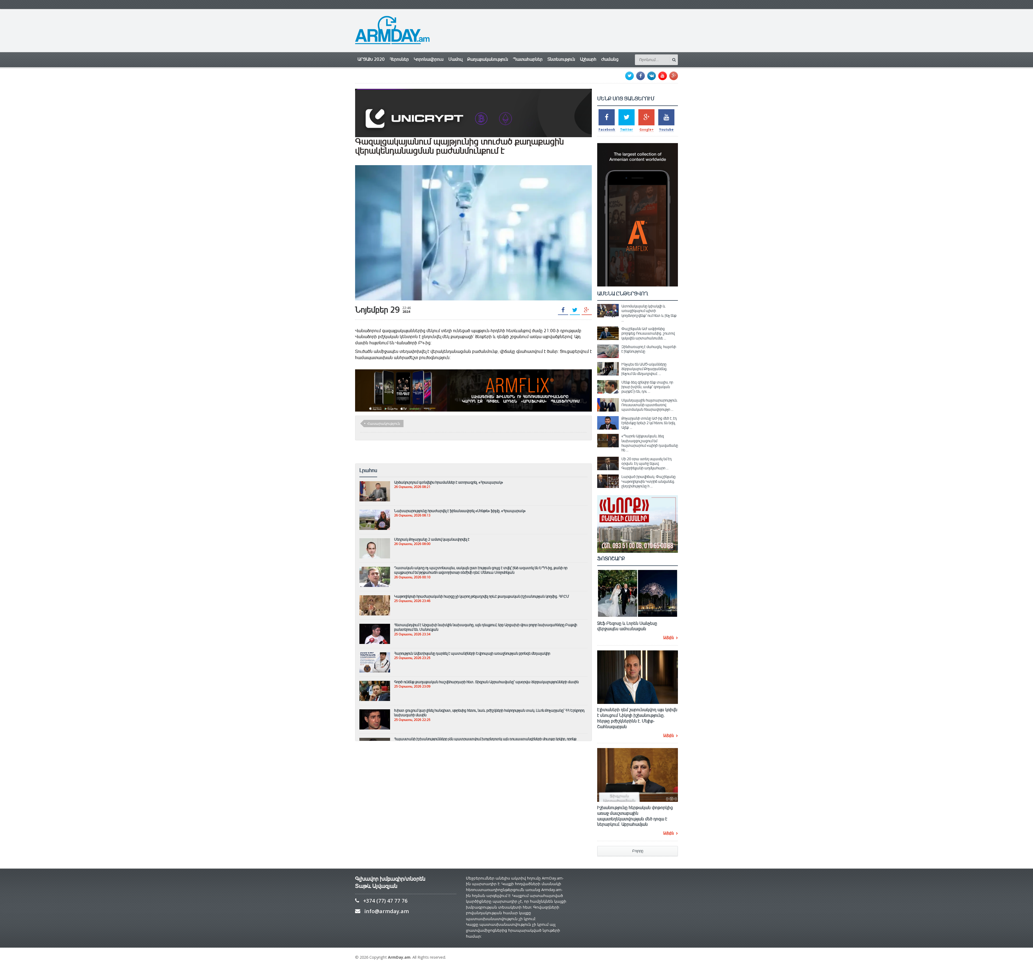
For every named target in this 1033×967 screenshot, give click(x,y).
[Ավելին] (374, 483)
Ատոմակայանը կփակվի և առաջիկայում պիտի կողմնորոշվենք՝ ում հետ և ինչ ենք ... (649, 313)
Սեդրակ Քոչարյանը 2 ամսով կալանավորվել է (431, 539)
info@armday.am (386, 911)
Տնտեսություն (561, 59)
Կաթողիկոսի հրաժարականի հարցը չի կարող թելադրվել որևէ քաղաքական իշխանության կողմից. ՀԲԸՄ (481, 596)
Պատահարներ (528, 59)
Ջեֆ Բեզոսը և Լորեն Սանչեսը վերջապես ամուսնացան (627, 626)
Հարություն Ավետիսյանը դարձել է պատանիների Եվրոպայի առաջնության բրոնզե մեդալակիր (472, 653)
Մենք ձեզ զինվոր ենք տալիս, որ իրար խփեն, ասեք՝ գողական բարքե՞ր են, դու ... (647, 387)
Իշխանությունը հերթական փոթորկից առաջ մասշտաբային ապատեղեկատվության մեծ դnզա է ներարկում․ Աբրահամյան (635, 816)
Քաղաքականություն (487, 59)
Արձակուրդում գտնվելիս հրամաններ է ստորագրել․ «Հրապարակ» (448, 482)
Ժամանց (609, 59)
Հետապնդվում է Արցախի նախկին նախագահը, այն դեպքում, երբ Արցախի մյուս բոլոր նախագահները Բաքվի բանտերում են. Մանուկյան (485, 627)
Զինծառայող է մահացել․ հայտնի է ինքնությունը (648, 349)
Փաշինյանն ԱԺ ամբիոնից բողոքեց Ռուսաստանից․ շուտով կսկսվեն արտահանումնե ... (648, 333)
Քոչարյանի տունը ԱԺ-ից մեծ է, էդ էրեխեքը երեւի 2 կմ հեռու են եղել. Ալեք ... (649, 423)
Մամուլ (455, 59)
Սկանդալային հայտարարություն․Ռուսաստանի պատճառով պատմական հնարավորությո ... (649, 405)
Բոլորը (637, 851)
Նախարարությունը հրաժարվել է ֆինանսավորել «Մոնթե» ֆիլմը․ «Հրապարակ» (460, 510)
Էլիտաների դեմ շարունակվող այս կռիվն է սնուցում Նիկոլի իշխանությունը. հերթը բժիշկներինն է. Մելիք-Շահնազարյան (637, 718)
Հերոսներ (399, 59)
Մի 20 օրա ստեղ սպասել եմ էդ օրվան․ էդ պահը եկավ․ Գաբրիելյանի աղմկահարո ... (646, 463)
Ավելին (668, 638)
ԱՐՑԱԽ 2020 (371, 59)
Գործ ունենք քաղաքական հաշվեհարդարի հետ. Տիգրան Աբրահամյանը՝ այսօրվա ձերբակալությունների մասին (486, 681)
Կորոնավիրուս (429, 59)
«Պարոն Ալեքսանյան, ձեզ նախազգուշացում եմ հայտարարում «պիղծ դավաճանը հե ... (649, 443)
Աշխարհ (588, 59)
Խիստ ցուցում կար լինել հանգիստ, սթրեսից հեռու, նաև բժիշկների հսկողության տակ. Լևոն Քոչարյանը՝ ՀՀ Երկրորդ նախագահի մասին (489, 712)
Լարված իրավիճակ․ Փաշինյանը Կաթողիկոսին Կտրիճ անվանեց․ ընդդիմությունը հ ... (648, 481)
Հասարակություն (383, 423)
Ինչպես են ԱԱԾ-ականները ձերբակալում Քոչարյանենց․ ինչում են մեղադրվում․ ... (644, 369)
